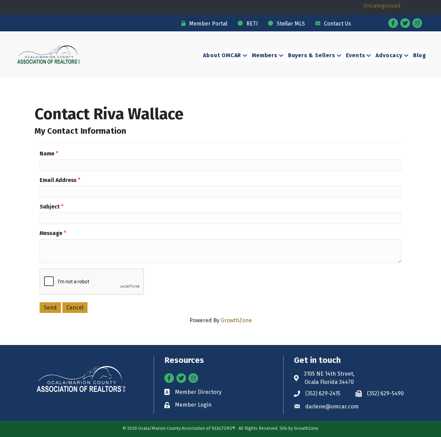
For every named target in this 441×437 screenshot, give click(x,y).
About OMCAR (222, 55)
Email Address (58, 180)
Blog (419, 55)
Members (264, 55)
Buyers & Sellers (311, 55)
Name (47, 153)
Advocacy (389, 55)
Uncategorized (382, 5)
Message (51, 233)
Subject (50, 206)
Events (355, 55)
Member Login (193, 405)
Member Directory (198, 392)
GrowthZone (236, 320)
